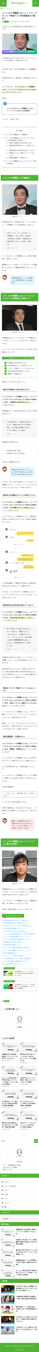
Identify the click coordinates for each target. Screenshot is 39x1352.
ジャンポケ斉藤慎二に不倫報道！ (17, 134)
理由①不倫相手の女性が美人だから (20, 143)
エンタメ (6, 21)
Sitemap (8, 1346)
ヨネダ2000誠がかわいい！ (13, 964)
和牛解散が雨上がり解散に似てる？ (16, 923)
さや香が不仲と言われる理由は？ (15, 931)
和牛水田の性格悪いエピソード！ (15, 928)
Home (31, 1346)
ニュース (6, 1203)
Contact (27, 1346)
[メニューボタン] (35, 3)
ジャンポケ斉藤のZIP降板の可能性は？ (17, 947)
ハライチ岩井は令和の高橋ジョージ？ (17, 939)
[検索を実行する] (36, 1141)
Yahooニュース (22, 216)
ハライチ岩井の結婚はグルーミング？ (17, 937)
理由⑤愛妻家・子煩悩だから (18, 158)
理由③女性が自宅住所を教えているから (22, 150)
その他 (6, 1194)
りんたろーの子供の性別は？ (14, 956)
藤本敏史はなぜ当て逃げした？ (14, 942)
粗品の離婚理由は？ (11, 953)
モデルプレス (14, 248)
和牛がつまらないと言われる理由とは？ (18, 926)
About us (21, 1346)
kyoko (19, 1027)
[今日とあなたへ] (19, 3)
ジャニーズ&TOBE (10, 1186)
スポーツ (6, 1190)
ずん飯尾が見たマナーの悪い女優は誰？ (18, 958)
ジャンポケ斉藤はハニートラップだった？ (18, 950)
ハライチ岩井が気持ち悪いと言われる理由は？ (20, 934)
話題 (5, 1207)
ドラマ (6, 1198)
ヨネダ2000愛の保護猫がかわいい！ (16, 961)
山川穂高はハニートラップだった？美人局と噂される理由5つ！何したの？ (25, 973)
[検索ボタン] (3, 3)
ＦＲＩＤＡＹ (14, 434)
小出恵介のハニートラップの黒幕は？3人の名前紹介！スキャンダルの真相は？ (25, 986)
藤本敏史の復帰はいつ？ (12, 945)
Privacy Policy (14, 1346)
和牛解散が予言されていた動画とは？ (17, 920)
